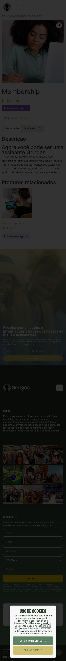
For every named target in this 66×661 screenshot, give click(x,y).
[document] (33, 330)
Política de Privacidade (39, 628)
